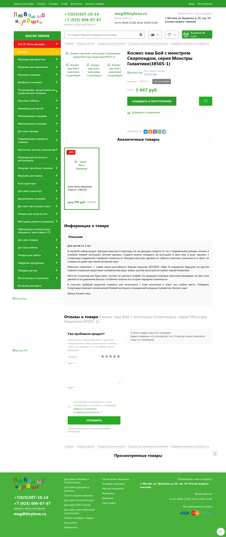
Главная (69, 43)
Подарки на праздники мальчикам (148, 43)
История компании (113, 483)
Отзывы (53, 3)
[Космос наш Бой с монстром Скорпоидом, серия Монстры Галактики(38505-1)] (94, 54)
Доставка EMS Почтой (77, 504)
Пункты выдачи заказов (78, 495)
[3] (111, 356)
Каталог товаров (37, 35)
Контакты (76, 3)
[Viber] (155, 132)
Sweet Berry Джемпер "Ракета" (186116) (79, 188)
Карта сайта (109, 502)
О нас (64, 3)
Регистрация (205, 3)
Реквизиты (108, 493)
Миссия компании (113, 488)
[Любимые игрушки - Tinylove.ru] (29, 18)
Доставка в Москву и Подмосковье (76, 480)
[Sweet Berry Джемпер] (81, 165)
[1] (103, 356)
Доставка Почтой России (78, 500)
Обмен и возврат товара (78, 517)
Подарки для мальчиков (111, 43)
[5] (118, 356)
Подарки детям (85, 43)
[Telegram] (164, 132)
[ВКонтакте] (146, 132)
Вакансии (107, 498)
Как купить (70, 522)
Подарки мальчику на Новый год (190, 43)
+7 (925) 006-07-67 (82, 19)
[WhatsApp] (159, 132)
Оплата (41, 3)
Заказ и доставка (24, 3)
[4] (114, 356)
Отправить (94, 420)
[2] (107, 356)
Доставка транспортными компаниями (79, 511)
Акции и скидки (94, 3)
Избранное (70, 527)
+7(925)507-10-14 (81, 14)
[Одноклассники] (150, 132)
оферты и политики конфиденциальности (86, 410)
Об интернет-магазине (115, 479)
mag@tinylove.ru (131, 13)
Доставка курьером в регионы (76, 488)
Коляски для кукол (29, 285)
